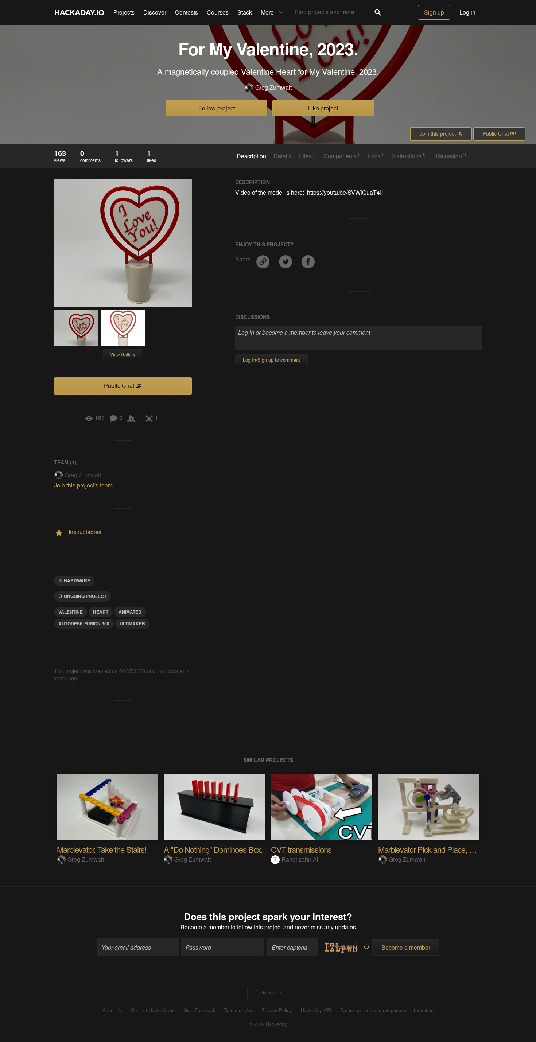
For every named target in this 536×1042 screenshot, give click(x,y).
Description (251, 156)
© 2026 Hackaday (268, 1024)
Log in (467, 12)
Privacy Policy (276, 1010)
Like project (323, 108)
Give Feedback (199, 1010)
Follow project (216, 108)
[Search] (377, 12)
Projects (124, 12)
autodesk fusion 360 (83, 623)
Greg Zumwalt (273, 87)
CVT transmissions (301, 849)
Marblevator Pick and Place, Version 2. (439, 849)
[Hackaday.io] (79, 12)
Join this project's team (83, 485)
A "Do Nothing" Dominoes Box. (213, 849)
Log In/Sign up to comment (271, 359)
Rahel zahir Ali (300, 859)
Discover (154, 12)
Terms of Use (238, 1010)
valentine (70, 612)
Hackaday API (316, 1010)
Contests (186, 12)
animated (130, 612)
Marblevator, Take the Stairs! (101, 849)
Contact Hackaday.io (153, 1010)
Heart (100, 612)
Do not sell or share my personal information (387, 1010)
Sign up (434, 12)
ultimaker (132, 623)
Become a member (204, 927)
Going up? (270, 992)
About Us (112, 1010)
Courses (218, 12)
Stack (244, 12)
